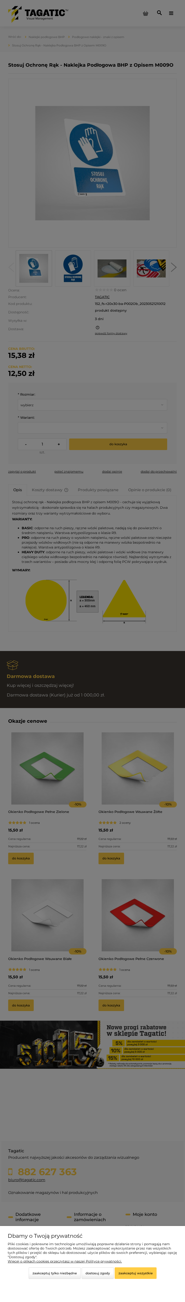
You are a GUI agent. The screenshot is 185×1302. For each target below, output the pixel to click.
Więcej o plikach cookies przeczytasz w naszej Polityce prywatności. (65, 1261)
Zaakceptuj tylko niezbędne (55, 1273)
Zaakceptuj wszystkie (136, 1273)
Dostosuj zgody (98, 1273)
